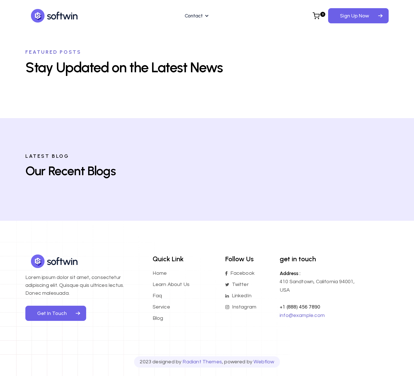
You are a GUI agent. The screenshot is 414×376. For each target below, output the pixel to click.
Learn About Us (171, 284)
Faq (157, 295)
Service (161, 307)
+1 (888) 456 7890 (300, 307)
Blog (158, 318)
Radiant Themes (202, 361)
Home (160, 273)
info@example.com (302, 315)
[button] (195, 16)
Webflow (263, 361)
